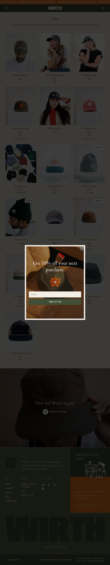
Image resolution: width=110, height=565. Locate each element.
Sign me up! (55, 301)
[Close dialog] (82, 248)
